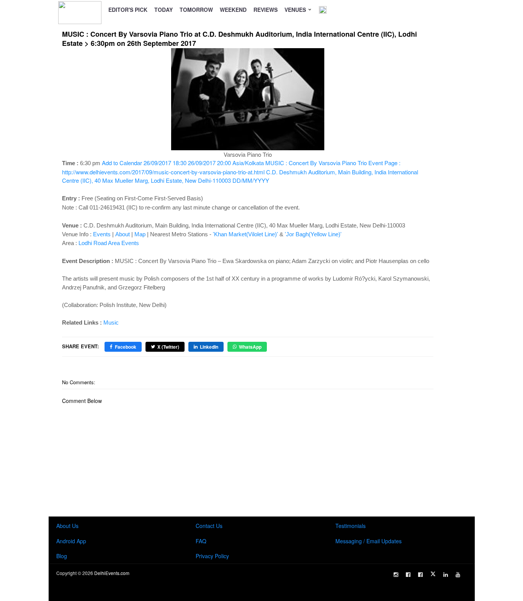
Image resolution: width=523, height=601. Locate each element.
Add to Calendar (240, 171)
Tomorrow (196, 9)
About (122, 234)
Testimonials (350, 526)
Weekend (233, 9)
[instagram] (396, 574)
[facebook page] (408, 574)
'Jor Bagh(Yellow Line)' (313, 234)
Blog (61, 556)
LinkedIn (209, 346)
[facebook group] (420, 574)
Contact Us (209, 526)
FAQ (201, 541)
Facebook (125, 346)
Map (139, 234)
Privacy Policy (212, 556)
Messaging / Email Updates (368, 541)
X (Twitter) (168, 346)
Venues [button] (295, 9)
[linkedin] (445, 574)
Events (102, 234)
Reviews (265, 9)
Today (163, 9)
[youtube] (458, 574)
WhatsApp (250, 346)
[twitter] (433, 574)
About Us (67, 526)
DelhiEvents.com (111, 573)
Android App (71, 541)
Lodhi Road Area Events (108, 243)
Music (111, 322)
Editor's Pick (127, 9)
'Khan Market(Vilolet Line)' (245, 234)
